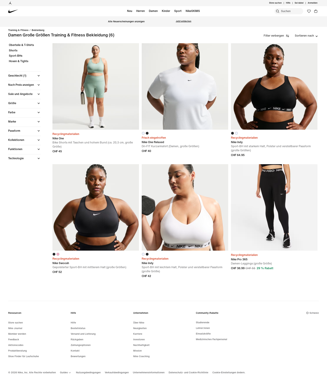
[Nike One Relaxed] (185, 86)
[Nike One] (95, 86)
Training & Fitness (18, 30)
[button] (24, 76)
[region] (22, 104)
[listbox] (306, 36)
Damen (153, 11)
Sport (178, 11)
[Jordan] (10, 3)
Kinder (166, 11)
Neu (129, 11)
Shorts (13, 50)
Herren (140, 11)
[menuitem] (291, 3)
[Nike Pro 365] (274, 207)
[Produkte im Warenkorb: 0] (316, 11)
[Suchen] (278, 11)
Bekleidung (38, 30)
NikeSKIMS (193, 11)
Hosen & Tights (18, 61)
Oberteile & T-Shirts (21, 45)
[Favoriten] (309, 11)
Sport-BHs (15, 55)
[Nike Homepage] (13, 11)
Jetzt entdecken (183, 21)
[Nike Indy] (274, 86)
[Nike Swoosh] (95, 207)
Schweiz (314, 313)
